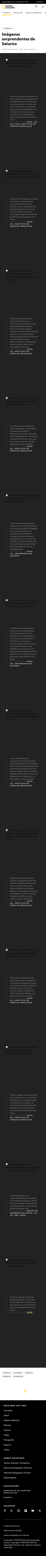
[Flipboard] (26, 1511)
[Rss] (41, 1511)
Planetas (18, 1376)
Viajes (6, 1435)
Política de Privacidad (12, 1530)
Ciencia (6, 12)
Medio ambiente (11, 1420)
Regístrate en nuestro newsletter (17, 1492)
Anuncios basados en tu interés (16, 1535)
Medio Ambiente (34, 12)
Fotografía (9, 1440)
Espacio (7, 1376)
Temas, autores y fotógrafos (17, 1463)
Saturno (18, 1373)
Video (6, 1449)
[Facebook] (6, 1511)
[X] (12, 1511)
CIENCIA (29, 1373)
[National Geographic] (3, 7)
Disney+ (40, 2)
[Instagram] (19, 1511)
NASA (30, 1312)
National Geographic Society (17, 1472)
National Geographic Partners (18, 1468)
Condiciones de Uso (12, 1526)
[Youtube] (34, 1511)
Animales (18, 12)
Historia (7, 1425)
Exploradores (10, 1477)
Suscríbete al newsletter (15, 2)
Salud (6, 1415)
